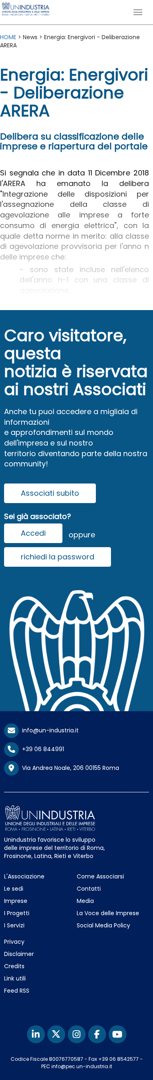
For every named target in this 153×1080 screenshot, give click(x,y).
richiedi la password (57, 557)
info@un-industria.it (49, 730)
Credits (14, 966)
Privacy (14, 942)
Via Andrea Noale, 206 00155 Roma (69, 768)
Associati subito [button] (50, 493)
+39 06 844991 (41, 749)
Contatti (89, 889)
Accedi (33, 533)
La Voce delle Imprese (108, 913)
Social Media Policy (103, 925)
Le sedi (13, 889)
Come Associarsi (100, 876)
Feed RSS (16, 991)
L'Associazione (24, 876)
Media (85, 901)
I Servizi (14, 925)
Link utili (15, 978)
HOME (8, 37)
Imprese (15, 901)
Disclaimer (19, 954)
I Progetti (16, 913)
